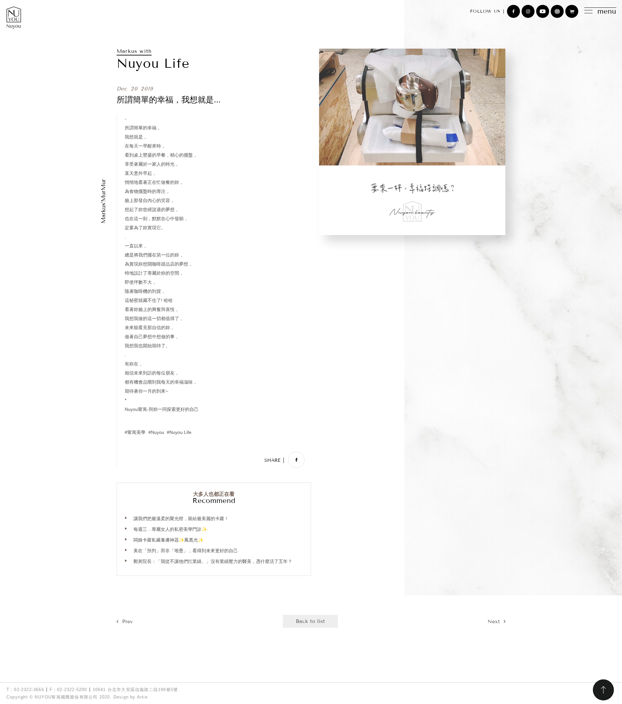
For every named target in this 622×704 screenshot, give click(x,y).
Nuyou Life (180, 432)
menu (606, 11)
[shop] (571, 11)
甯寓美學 (136, 432)
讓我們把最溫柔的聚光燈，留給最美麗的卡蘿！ (181, 518)
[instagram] (528, 11)
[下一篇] (496, 621)
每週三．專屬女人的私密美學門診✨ (170, 529)
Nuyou (157, 432)
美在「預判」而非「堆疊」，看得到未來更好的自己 (185, 550)
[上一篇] (125, 621)
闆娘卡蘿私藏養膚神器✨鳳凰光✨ (168, 540)
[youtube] (542, 11)
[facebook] (513, 11)
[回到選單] (310, 621)
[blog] (557, 11)
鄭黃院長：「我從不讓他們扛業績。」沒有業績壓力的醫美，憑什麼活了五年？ (212, 561)
